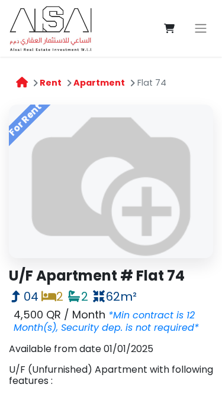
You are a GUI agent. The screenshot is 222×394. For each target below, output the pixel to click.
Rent (51, 83)
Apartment (99, 83)
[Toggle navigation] (200, 28)
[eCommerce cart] (169, 28)
